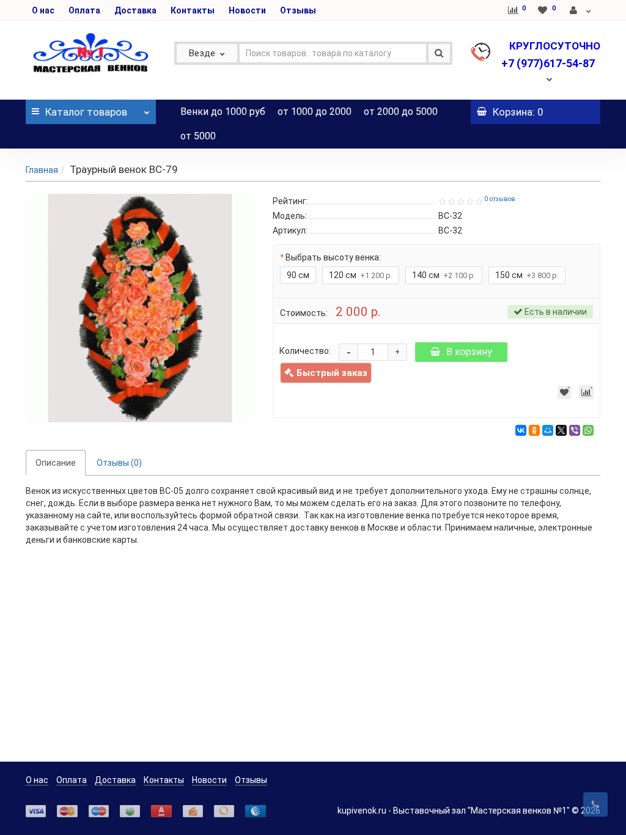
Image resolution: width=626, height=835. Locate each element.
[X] (561, 430)
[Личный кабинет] (581, 10)
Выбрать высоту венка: (333, 257)
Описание (55, 463)
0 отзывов (499, 199)
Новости (247, 10)
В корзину (469, 352)
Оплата (84, 10)
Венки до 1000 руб (222, 111)
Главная (42, 170)
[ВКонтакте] (520, 430)
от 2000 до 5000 (401, 111)
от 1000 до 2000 (315, 111)
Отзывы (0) (119, 463)
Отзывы (298, 10)
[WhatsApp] (588, 430)
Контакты (193, 10)
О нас (43, 10)
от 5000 (198, 136)
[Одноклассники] (534, 430)
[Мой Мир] (547, 430)
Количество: (305, 351)
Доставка (135, 10)
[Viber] (574, 430)
